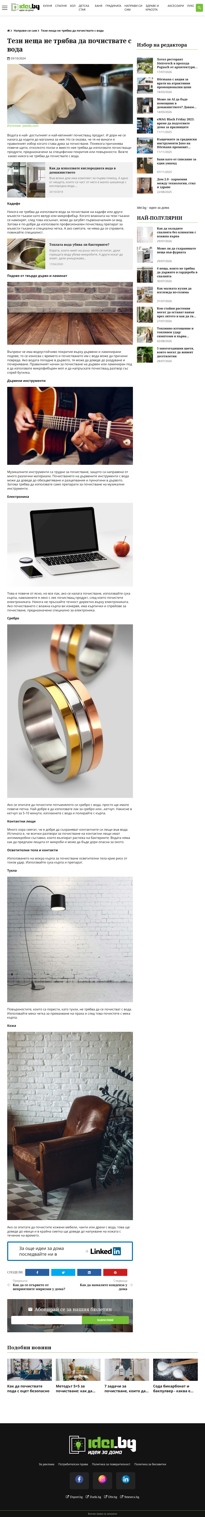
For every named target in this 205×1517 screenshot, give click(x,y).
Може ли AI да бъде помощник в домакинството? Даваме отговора (176, 103)
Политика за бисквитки (150, 1464)
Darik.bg (95, 1496)
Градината (113, 6)
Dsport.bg (76, 1496)
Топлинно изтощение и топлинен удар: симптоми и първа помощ (175, 332)
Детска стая (84, 8)
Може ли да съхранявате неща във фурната (176, 250)
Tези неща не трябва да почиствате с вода (72, 31)
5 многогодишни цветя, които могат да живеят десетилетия (175, 352)
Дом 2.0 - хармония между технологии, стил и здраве (176, 183)
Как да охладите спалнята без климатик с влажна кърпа (176, 232)
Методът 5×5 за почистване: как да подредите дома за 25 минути (76, 1388)
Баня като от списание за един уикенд (176, 161)
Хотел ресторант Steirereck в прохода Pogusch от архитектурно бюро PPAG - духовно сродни (177, 63)
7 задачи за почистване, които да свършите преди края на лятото (125, 1388)
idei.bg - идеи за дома (153, 207)
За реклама (46, 1464)
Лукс (190, 6)
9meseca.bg (131, 1496)
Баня (98, 6)
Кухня (47, 6)
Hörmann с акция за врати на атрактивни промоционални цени (174, 83)
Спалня (61, 6)
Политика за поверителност (111, 1464)
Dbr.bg (112, 1496)
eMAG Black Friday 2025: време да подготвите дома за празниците (175, 123)
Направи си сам (25, 31)
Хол (72, 6)
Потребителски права (73, 1464)
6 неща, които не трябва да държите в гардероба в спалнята (177, 272)
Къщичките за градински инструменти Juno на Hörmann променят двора (177, 143)
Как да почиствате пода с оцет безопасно (28, 1388)
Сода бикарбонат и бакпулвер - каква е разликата (171, 1388)
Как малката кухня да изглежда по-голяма (174, 290)
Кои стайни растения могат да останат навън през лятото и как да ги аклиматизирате (175, 312)
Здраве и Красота (152, 8)
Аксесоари (176, 6)
